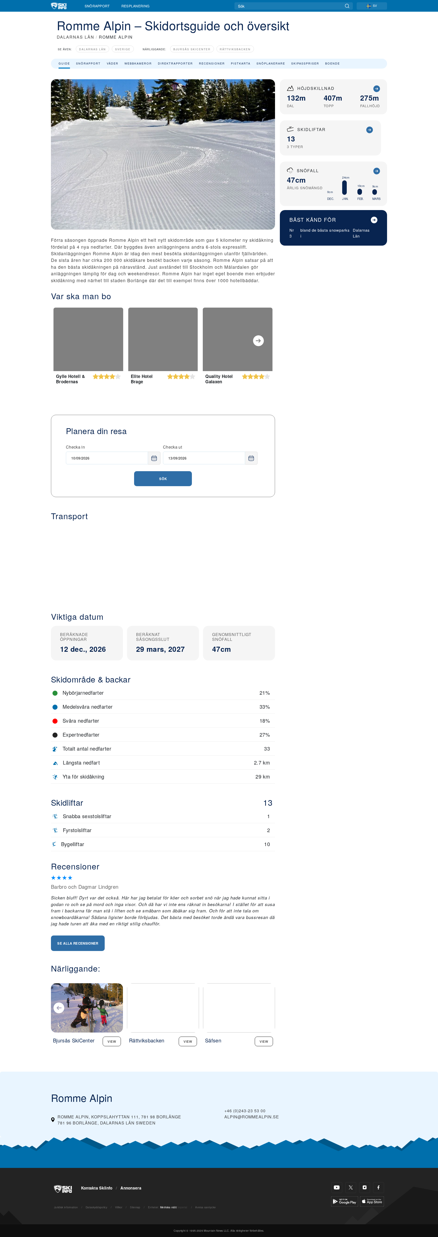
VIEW (111, 1041)
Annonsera (130, 1188)
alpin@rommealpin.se (251, 1117)
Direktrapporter (175, 63)
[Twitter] (350, 1187)
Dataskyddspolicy (96, 1207)
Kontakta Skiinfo (97, 1188)
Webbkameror (138, 63)
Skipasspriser (305, 63)
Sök (163, 478)
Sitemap (135, 1207)
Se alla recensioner (77, 943)
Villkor (118, 1207)
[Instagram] (364, 1187)
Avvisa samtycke (205, 1207)
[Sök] (347, 6)
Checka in (75, 447)
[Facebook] (378, 1187)
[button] (163, 562)
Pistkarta (240, 63)
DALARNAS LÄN (75, 37)
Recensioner (212, 63)
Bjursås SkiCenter (192, 49)
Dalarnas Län (92, 49)
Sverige (123, 49)
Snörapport (97, 5)
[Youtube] (336, 1187)
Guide (64, 63)
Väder (112, 63)
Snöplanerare (271, 63)
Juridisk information (66, 1207)
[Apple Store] (372, 1200)
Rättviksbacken (235, 49)
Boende (332, 63)
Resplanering (135, 5)
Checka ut (172, 447)
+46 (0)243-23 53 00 (245, 1111)
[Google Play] (344, 1200)
